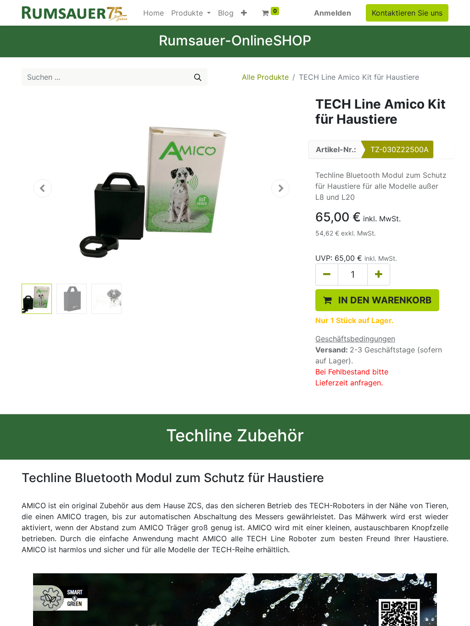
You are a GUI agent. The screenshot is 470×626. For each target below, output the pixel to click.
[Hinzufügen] (378, 275)
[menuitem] (154, 13)
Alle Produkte (265, 77)
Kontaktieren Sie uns (407, 12)
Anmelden (332, 12)
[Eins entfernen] (326, 275)
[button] (244, 13)
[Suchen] (197, 77)
